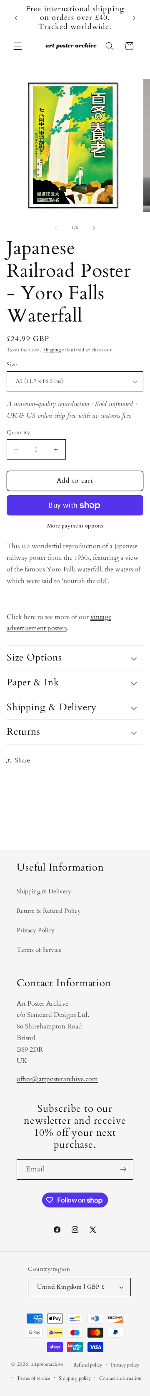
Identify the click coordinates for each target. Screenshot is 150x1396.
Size (12, 364)
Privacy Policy (36, 930)
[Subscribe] (123, 1169)
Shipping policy (75, 1378)
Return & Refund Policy (49, 911)
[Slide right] (94, 228)
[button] (17, 46)
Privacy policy (125, 1365)
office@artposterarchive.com (57, 1079)
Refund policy (87, 1365)
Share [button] (22, 760)
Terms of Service (39, 950)
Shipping (52, 350)
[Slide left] (56, 228)
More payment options (75, 526)
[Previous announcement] (16, 18)
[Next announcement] (134, 18)
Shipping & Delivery (44, 891)
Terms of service (33, 1378)
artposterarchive (47, 1365)
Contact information (120, 1378)
